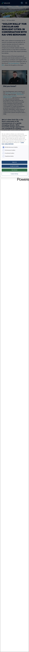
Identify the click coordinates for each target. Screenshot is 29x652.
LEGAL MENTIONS (9, 144)
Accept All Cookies (14, 166)
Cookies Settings (14, 173)
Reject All (14, 162)
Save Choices (14, 169)
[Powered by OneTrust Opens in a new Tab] (22, 178)
